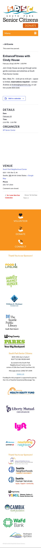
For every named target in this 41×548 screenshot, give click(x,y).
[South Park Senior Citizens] (20, 14)
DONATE (20, 234)
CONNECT (20, 246)
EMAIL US (20, 374)
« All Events (8, 44)
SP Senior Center (9, 130)
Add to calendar (14, 98)
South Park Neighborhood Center (15, 169)
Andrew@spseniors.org (21, 84)
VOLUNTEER (20, 221)
